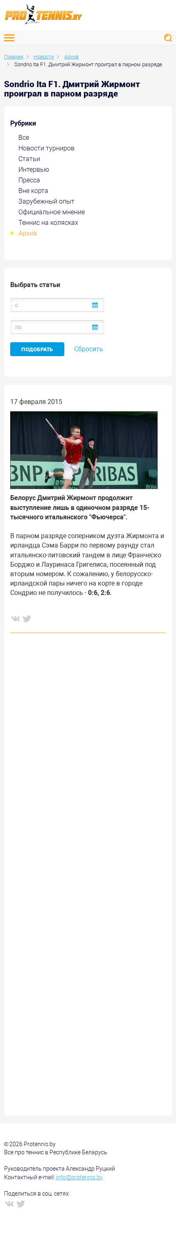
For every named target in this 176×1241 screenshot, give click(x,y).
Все (23, 137)
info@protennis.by (79, 1177)
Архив (27, 233)
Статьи (29, 159)
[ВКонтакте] (15, 618)
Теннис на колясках (48, 223)
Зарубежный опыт (46, 201)
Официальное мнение (51, 212)
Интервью (33, 169)
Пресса (29, 180)
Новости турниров (46, 148)
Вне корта (33, 191)
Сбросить (88, 349)
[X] (27, 618)
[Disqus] (88, 763)
